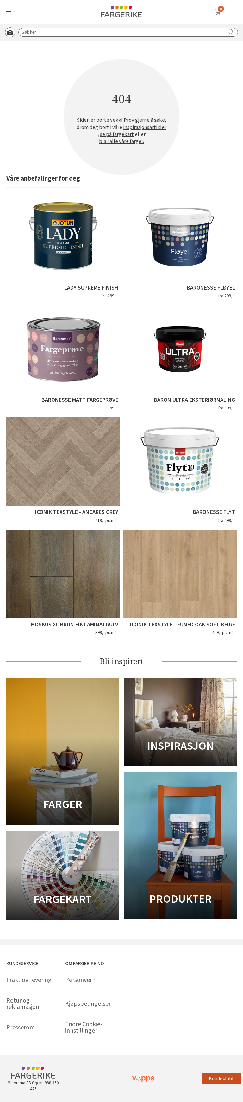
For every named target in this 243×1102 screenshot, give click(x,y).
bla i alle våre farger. (121, 141)
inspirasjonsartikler (144, 127)
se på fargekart (117, 134)
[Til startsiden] (121, 12)
